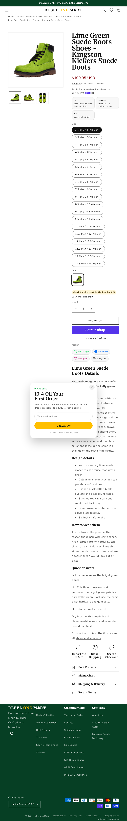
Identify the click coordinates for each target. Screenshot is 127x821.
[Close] (92, 387)
